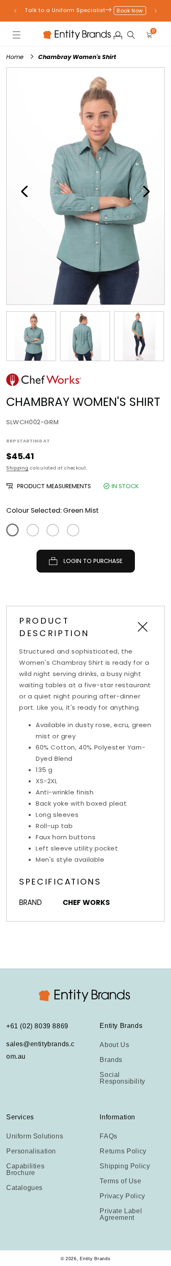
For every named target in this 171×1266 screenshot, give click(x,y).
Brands (111, 1059)
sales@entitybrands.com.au (40, 1050)
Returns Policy (123, 1151)
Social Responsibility (122, 1078)
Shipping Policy (125, 1166)
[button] (16, 35)
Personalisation (31, 1151)
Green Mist (12, 530)
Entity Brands (95, 1258)
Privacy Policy (122, 1196)
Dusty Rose (33, 530)
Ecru (73, 530)
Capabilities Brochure (25, 1169)
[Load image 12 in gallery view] (31, 336)
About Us (114, 1044)
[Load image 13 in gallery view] (85, 336)
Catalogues (24, 1187)
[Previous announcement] (15, 11)
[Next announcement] (156, 11)
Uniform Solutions (34, 1136)
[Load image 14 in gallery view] (139, 336)
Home (15, 57)
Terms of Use (120, 1181)
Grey (52, 530)
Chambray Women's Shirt (77, 57)
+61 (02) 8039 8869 (37, 1026)
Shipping (17, 468)
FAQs (108, 1136)
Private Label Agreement (121, 1214)
